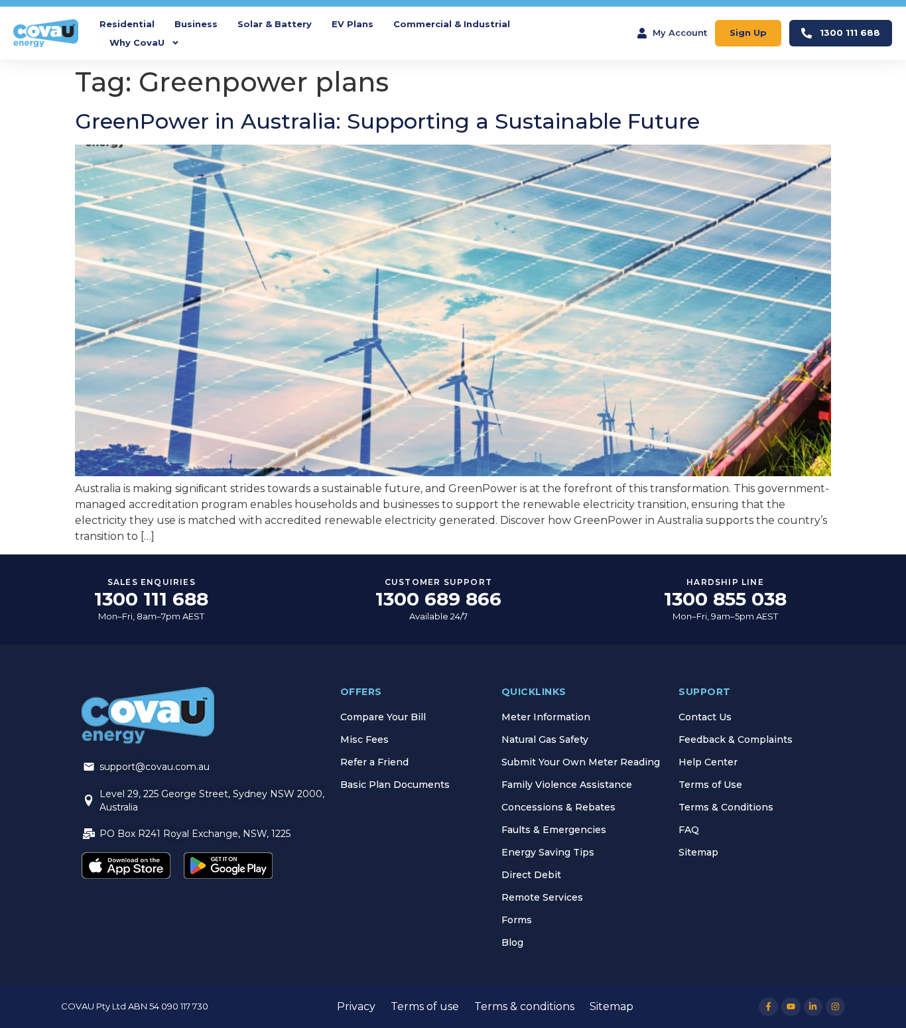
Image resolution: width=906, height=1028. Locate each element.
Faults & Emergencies (553, 830)
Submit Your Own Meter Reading (580, 762)
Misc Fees (364, 739)
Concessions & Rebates (558, 807)
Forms (516, 920)
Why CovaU (136, 42)
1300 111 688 (850, 32)
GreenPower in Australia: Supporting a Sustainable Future (387, 121)
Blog (512, 942)
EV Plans (352, 24)
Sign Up (748, 32)
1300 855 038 (725, 599)
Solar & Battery (274, 24)
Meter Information (545, 717)
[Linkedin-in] (813, 1007)
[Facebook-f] (768, 1007)
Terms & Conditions (726, 807)
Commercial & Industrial (451, 24)
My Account (680, 32)
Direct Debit (531, 875)
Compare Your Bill (383, 717)
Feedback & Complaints (736, 739)
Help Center (708, 762)
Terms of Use (710, 785)
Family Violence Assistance (566, 785)
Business (196, 24)
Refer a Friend (374, 762)
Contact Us (705, 717)
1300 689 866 (438, 599)
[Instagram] (835, 1007)
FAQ (689, 830)
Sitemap (698, 852)
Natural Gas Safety (544, 739)
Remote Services (542, 897)
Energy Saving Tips (547, 852)
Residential (127, 24)
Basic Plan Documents (395, 785)
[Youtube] (791, 1007)
